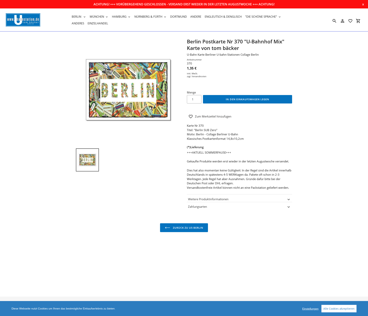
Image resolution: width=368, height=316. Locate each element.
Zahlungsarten (197, 206)
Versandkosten (199, 76)
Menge (191, 92)
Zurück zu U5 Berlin (187, 227)
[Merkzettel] (350, 21)
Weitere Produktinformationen (208, 199)
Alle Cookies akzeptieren (339, 308)
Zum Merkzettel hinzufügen (213, 116)
